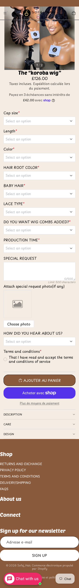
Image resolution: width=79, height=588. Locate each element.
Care (7, 424)
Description (13, 414)
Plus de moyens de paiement (39, 403)
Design (9, 434)
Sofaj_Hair (23, 565)
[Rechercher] (14, 13)
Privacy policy (13, 470)
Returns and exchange (21, 464)
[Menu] (5, 13)
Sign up (39, 555)
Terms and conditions (20, 476)
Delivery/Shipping (15, 482)
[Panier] (74, 13)
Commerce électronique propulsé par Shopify (52, 566)
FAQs (4, 489)
